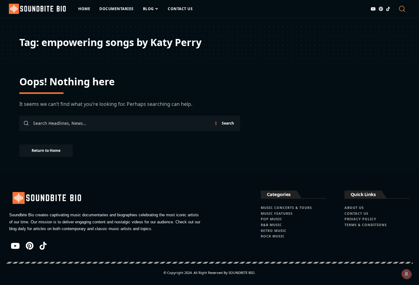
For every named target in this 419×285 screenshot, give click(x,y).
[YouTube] (373, 9)
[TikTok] (388, 9)
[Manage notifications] (406, 274)
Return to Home (46, 150)
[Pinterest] (381, 9)
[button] (404, 9)
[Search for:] (122, 123)
